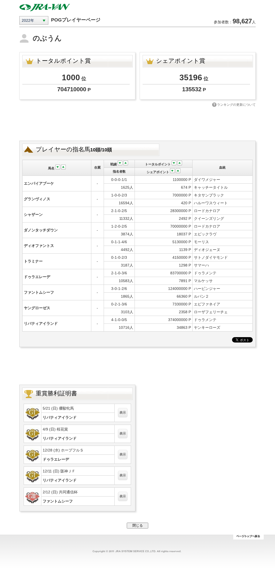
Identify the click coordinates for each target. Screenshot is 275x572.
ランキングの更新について (236, 105)
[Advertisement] (137, 123)
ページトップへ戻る (248, 537)
